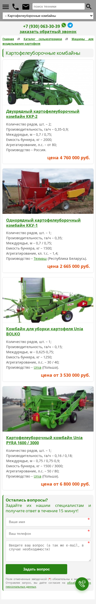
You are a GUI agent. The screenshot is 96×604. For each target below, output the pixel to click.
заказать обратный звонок (48, 31)
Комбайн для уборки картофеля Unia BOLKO (44, 331)
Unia (37, 367)
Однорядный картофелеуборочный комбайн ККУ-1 (43, 222)
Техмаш (40, 258)
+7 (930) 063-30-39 (41, 26)
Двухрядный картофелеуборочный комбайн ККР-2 (43, 114)
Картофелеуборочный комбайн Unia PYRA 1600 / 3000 (44, 440)
